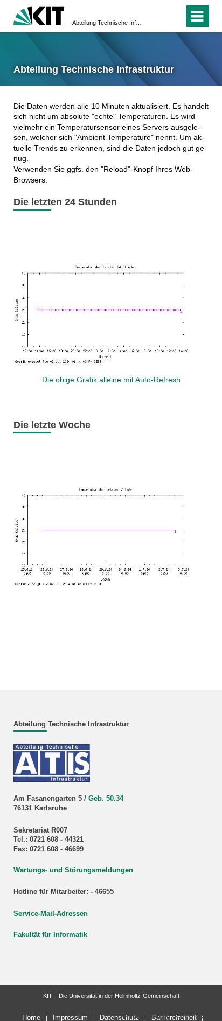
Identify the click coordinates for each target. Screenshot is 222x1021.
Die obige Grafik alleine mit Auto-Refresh (111, 379)
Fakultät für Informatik (50, 935)
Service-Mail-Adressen (50, 914)
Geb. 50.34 (105, 798)
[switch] (174, 16)
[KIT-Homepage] (39, 14)
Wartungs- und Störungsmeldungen (73, 870)
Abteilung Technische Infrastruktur (107, 22)
